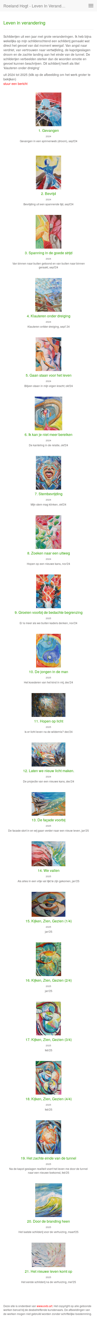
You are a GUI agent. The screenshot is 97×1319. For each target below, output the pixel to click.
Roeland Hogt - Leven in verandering (36, 6)
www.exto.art (44, 1306)
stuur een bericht (15, 83)
